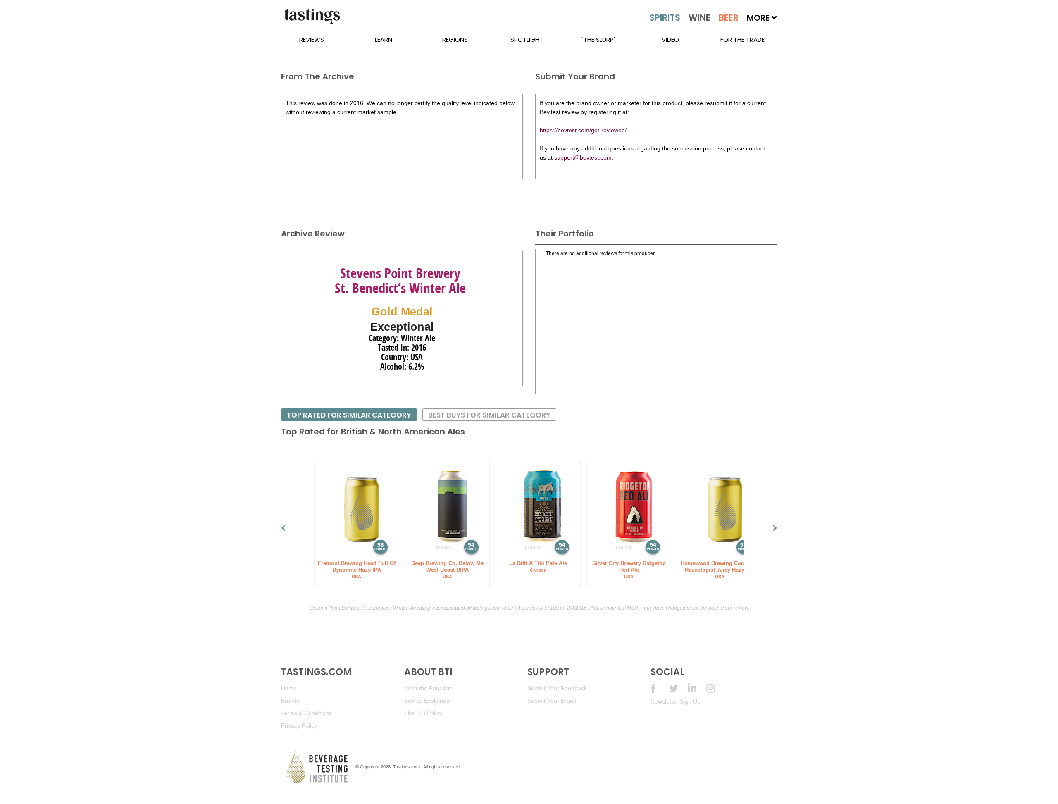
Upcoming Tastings (715, 688)
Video (670, 39)
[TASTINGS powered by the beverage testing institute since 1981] (312, 20)
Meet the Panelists (428, 688)
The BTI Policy (423, 713)
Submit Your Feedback (557, 688)
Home (289, 688)
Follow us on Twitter (678, 688)
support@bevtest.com (583, 157)
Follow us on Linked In (697, 688)
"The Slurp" (598, 39)
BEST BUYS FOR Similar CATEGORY (489, 415)
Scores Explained (427, 700)
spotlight (526, 39)
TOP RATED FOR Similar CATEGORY (349, 415)
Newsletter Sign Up (676, 701)
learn (383, 39)
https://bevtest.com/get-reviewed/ (583, 130)
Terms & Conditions (306, 713)
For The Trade (742, 39)
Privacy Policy (299, 725)
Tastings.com (406, 766)
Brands (290, 700)
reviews (311, 39)
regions (455, 39)
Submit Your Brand (552, 700)
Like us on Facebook (660, 688)
